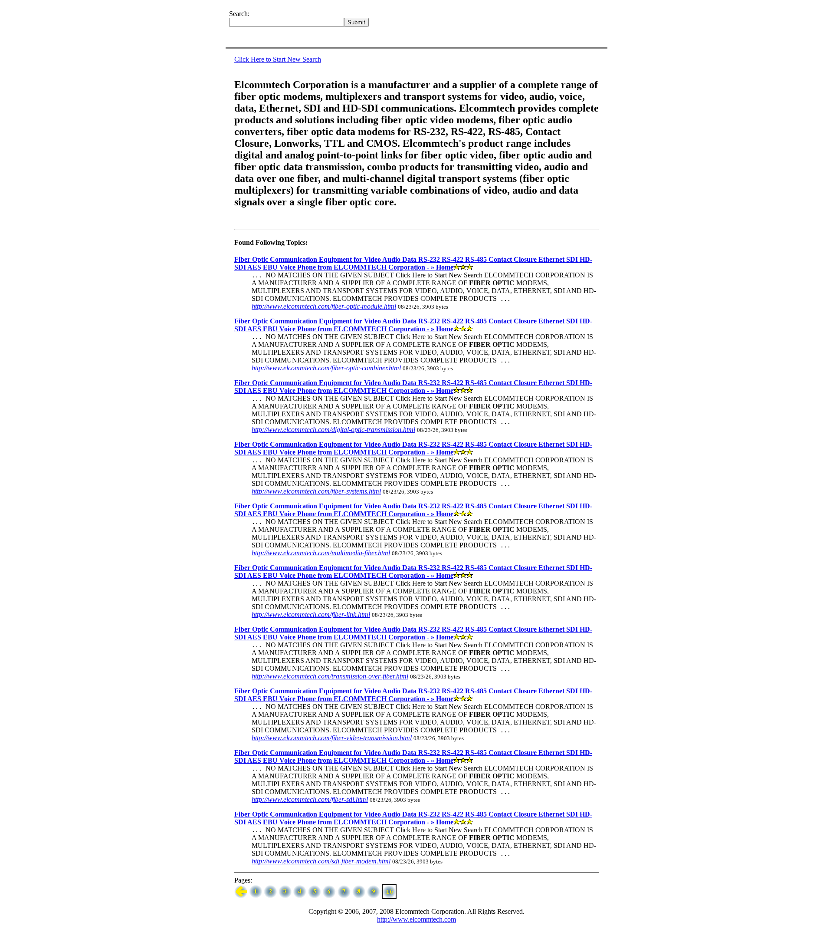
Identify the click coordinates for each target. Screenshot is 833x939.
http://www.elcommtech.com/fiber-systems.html (316, 491)
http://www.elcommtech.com (416, 919)
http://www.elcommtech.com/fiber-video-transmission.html (332, 737)
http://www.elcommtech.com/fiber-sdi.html (310, 799)
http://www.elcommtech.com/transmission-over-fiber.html (330, 676)
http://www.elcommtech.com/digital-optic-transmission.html (333, 429)
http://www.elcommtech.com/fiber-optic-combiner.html (326, 368)
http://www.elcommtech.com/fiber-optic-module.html (324, 306)
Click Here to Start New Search (277, 59)
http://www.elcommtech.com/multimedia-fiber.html (321, 553)
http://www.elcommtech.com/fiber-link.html (311, 614)
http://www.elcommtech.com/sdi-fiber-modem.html (321, 861)
